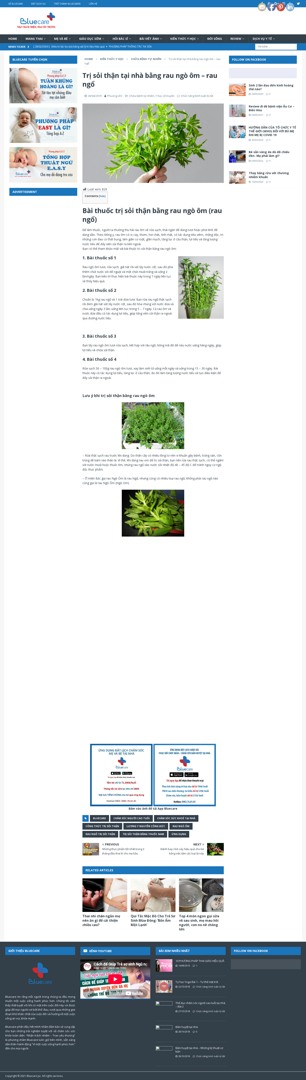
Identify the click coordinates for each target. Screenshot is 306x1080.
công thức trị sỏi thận (102, 826)
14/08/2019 (184, 965)
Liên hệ (93, 3)
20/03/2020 (257, 139)
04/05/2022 (257, 160)
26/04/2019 (95, 96)
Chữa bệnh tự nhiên (141, 96)
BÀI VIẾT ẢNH (149, 39)
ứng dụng (179, 834)
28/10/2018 (184, 1031)
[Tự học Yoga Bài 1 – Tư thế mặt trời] (164, 986)
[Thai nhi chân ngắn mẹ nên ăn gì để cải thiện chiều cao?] (104, 895)
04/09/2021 (257, 114)
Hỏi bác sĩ (120, 39)
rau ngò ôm (181, 826)
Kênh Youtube (100, 951)
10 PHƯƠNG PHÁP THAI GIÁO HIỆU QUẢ (199, 961)
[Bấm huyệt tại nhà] (164, 1031)
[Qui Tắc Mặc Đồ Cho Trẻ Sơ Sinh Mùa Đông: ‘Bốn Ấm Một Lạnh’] (153, 895)
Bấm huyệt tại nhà (186, 1027)
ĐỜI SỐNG (214, 39)
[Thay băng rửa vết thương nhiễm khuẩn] (237, 177)
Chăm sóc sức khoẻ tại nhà (176, 818)
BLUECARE (99, 818)
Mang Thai (34, 39)
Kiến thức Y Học (183, 39)
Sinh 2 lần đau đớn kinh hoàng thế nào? (271, 87)
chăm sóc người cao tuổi (131, 818)
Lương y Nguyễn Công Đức (146, 826)
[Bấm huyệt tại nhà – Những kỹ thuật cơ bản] (164, 1052)
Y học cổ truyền (164, 96)
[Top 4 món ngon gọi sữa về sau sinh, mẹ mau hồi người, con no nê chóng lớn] (201, 895)
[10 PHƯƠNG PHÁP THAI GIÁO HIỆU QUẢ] (164, 965)
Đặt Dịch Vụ (38, 3)
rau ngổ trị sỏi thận (100, 834)
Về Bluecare (15, 3)
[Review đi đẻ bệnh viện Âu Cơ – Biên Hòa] (237, 111)
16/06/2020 (257, 181)
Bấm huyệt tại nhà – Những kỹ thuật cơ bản (199, 1049)
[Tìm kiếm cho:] (276, 47)
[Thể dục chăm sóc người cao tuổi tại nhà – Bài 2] (164, 1007)
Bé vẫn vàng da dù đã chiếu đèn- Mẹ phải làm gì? (269, 154)
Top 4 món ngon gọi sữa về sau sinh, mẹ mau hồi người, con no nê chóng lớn (199, 922)
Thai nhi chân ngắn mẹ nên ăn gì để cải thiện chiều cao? (101, 920)
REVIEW (235, 39)
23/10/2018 (184, 986)
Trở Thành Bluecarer (67, 3)
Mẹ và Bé (61, 39)
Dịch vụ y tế (262, 39)
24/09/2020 (257, 93)
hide (102, 196)
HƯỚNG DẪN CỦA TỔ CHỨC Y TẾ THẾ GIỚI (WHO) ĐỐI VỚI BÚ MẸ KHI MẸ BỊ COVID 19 (272, 131)
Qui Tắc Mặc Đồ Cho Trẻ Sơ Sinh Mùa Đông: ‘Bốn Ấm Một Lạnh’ (153, 920)
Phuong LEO (114, 96)
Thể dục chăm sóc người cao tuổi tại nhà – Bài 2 (200, 1004)
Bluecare (32, 1076)
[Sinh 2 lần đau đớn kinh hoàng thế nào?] (237, 90)
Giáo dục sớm (90, 39)
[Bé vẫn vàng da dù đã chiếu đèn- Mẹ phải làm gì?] (237, 156)
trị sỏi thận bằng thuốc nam (143, 834)
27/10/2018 (184, 1011)
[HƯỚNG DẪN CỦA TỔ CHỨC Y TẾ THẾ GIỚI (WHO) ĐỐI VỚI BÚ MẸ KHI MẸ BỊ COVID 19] (237, 132)
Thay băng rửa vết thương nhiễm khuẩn (269, 175)
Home (12, 39)
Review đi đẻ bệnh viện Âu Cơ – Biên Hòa (271, 108)
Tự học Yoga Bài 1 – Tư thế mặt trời (196, 982)
